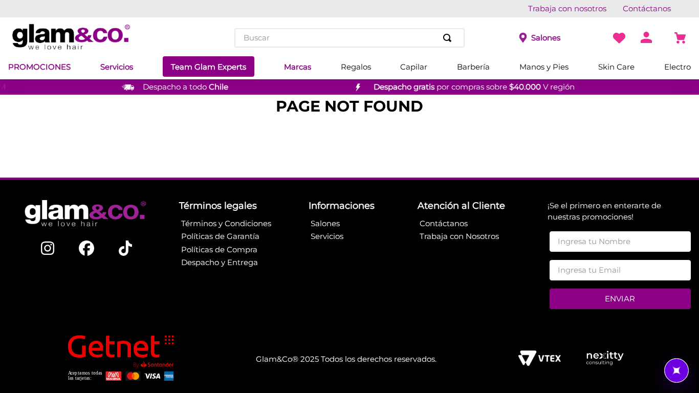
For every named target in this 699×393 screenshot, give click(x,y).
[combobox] (349, 38)
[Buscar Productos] (449, 38)
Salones (545, 37)
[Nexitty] (604, 359)
